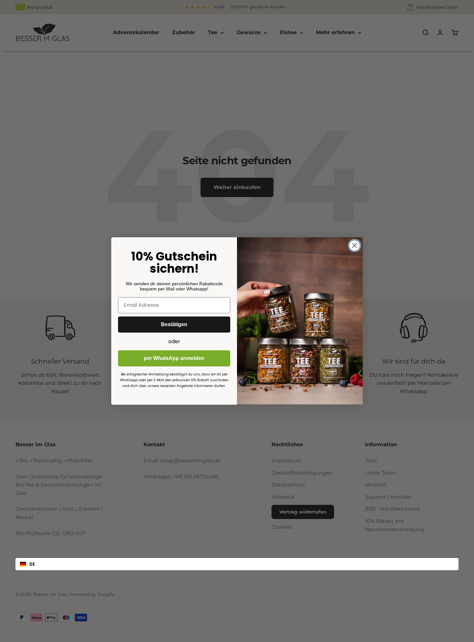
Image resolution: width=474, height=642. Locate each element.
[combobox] (237, 564)
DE (32, 564)
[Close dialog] (354, 245)
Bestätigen (174, 324)
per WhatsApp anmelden (174, 358)
